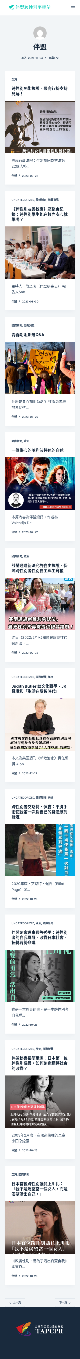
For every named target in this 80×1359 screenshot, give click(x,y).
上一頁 (17, 1302)
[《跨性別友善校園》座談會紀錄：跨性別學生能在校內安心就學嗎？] (40, 252)
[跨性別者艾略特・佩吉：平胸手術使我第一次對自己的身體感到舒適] (40, 850)
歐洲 (26, 441)
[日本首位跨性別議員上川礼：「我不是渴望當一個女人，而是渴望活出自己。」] (40, 1227)
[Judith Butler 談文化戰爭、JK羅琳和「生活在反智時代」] (40, 724)
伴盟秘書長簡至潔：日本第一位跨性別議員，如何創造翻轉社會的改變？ (40, 1063)
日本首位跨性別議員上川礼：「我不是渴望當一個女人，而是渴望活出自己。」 (40, 1189)
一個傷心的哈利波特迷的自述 (38, 450)
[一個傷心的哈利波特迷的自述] (40, 483)
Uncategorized (23, 200)
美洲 (50, 677)
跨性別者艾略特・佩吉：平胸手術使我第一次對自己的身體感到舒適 (40, 812)
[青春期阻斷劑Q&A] (40, 368)
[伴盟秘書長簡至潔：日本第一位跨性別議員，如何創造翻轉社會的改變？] (40, 1101)
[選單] (73, 8)
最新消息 (41, 200)
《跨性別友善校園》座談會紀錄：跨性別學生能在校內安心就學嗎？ (40, 214)
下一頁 (63, 1302)
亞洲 (14, 79)
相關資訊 (53, 200)
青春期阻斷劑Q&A (28, 334)
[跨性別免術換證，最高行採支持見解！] (40, 127)
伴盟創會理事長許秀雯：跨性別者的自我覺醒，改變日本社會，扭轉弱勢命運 (40, 937)
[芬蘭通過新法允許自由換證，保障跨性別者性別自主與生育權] (40, 604)
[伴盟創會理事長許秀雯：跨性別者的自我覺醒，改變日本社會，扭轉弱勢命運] (40, 976)
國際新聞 (17, 325)
